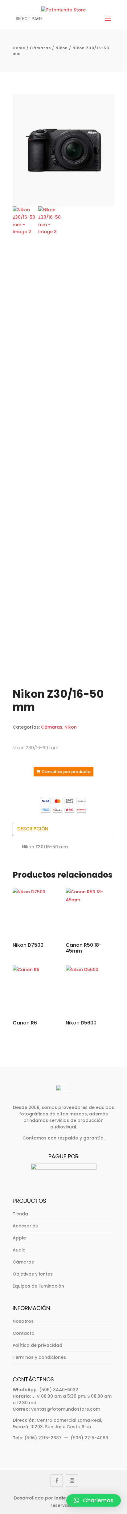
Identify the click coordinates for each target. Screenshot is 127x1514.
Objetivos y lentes (33, 1274)
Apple (19, 1238)
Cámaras (40, 48)
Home (19, 48)
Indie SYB (65, 1498)
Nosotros (23, 1321)
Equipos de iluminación (38, 1286)
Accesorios (25, 1226)
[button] (93, 1500)
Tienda (20, 1214)
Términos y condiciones (39, 1357)
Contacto (24, 1333)
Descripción (32, 828)
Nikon (61, 48)
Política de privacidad (37, 1345)
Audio (19, 1250)
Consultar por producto (66, 772)
